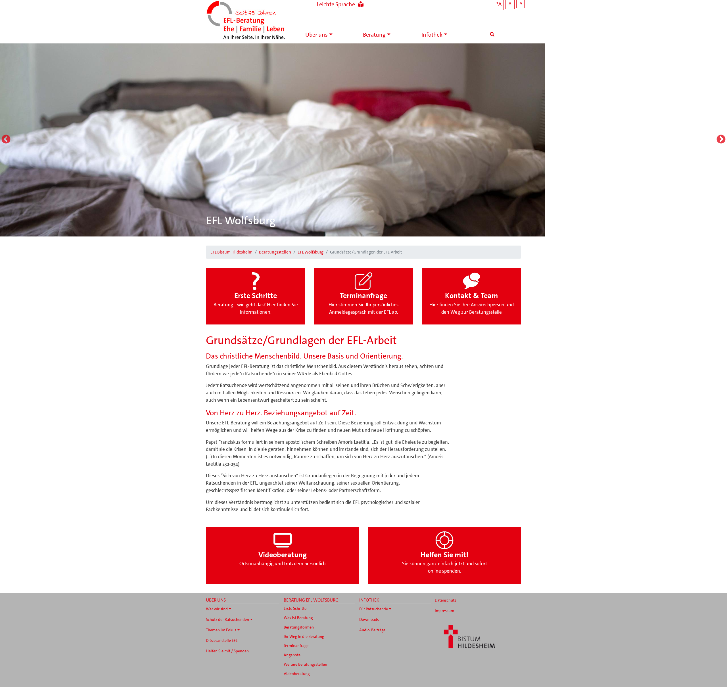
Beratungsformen (299, 627)
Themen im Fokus (221, 629)
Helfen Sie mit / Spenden (227, 651)
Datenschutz (445, 600)
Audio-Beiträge (372, 629)
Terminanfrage (296, 645)
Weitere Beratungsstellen (305, 664)
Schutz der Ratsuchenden (227, 619)
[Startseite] (245, 20)
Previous (6, 140)
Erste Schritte (295, 608)
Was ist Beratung (298, 617)
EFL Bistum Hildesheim (231, 252)
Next (721, 140)
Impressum (444, 610)
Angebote (292, 654)
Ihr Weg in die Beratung (304, 636)
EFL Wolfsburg (240, 220)
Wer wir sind (217, 608)
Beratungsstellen (275, 252)
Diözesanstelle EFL (221, 640)
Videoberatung (297, 673)
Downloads (369, 619)
